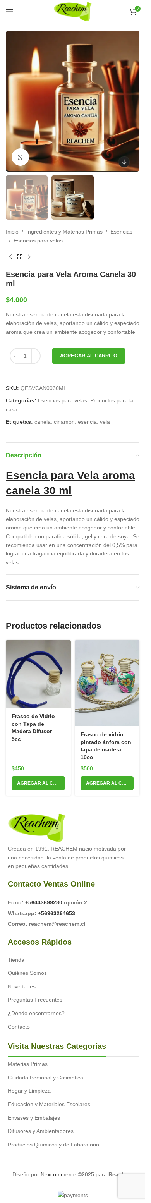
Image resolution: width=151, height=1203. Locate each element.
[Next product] (29, 257)
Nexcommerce (58, 1174)
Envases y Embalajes (34, 1118)
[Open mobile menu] (9, 11)
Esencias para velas (38, 240)
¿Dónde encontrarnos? (36, 1013)
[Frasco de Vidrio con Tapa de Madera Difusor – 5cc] (38, 674)
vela (105, 422)
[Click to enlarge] (20, 157)
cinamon (64, 422)
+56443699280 (43, 902)
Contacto (19, 1027)
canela (42, 422)
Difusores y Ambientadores (41, 1131)
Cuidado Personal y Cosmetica (45, 1077)
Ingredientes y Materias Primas (64, 232)
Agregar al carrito (88, 356)
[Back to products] (19, 257)
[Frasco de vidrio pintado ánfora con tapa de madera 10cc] (107, 683)
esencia (87, 422)
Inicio (12, 232)
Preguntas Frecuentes (35, 1000)
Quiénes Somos (27, 973)
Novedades (22, 986)
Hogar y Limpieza (29, 1091)
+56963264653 (56, 913)
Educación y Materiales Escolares (49, 1104)
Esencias (121, 232)
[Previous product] (10, 257)
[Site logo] (72, 11)
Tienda (16, 960)
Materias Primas (28, 1064)
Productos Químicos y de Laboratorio (53, 1144)
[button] (38, 783)
